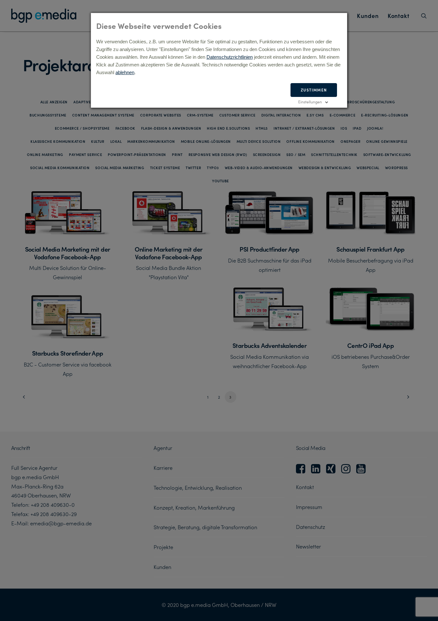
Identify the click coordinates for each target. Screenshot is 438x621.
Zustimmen (314, 89)
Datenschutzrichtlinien (229, 57)
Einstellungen (310, 101)
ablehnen (124, 72)
